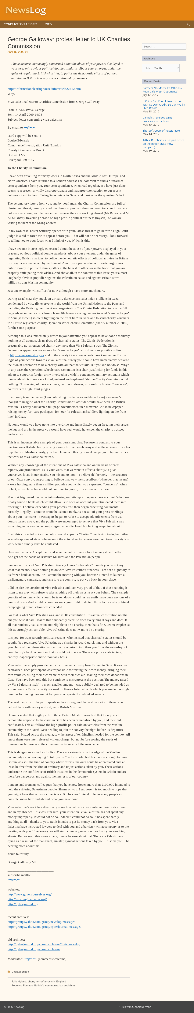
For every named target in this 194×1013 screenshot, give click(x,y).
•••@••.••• (30, 127)
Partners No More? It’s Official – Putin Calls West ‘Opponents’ (162, 89)
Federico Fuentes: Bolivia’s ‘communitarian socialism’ (43, 985)
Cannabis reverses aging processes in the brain (157, 119)
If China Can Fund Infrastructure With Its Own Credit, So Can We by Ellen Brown (164, 104)
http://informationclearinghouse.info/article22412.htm (44, 89)
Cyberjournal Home (20, 24)
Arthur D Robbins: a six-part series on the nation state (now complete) (163, 143)
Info (48, 24)
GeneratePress (141, 1006)
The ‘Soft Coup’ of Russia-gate (161, 130)
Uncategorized (20, 971)
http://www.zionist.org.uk (27, 355)
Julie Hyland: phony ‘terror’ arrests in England (39, 981)
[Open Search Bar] (188, 24)
